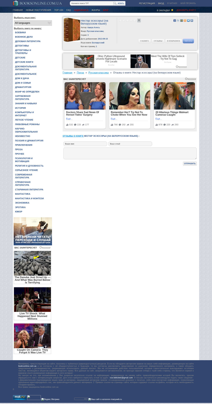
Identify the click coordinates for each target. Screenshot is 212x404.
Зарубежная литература (22, 97)
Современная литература (23, 176)
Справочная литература (22, 183)
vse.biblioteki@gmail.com (121, 377)
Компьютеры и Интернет (24, 114)
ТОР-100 (58, 10)
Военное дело (24, 37)
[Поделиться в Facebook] (175, 20)
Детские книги (24, 62)
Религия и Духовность (29, 166)
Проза (19, 149)
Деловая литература (28, 41)
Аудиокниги (81, 10)
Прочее (19, 154)
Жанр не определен (27, 91)
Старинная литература (29, 189)
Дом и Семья (23, 83)
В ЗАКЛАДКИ (164, 10)
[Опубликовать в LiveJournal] (178, 20)
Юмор (18, 211)
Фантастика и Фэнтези (29, 198)
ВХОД (161, 3)
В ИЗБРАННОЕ (173, 41)
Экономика (22, 203)
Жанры (96, 10)
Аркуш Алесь (93, 27)
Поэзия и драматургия (29, 140)
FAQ (68, 10)
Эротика (20, 207)
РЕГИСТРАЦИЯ (147, 3)
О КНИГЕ (144, 41)
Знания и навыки (26, 103)
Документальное (25, 74)
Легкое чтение (24, 120)
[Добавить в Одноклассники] (185, 20)
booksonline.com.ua (27, 366)
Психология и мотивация (24, 160)
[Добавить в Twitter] (188, 20)
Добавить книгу (186, 10)
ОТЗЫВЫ (158, 41)
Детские (20, 57)
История (20, 108)
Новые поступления (38, 10)
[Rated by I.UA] (34, 399)
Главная (18, 10)
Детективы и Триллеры (23, 52)
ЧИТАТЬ (188, 41)
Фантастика (22, 194)
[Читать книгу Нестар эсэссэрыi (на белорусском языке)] (72, 41)
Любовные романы (27, 124)
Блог (106, 10)
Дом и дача (22, 78)
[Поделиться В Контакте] (192, 20)
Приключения (23, 145)
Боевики (20, 32)
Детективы (22, 45)
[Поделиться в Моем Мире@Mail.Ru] (181, 20)
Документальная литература (25, 68)
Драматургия (23, 87)
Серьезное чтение (26, 170)
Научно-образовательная (26, 130)
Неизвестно (22, 136)
